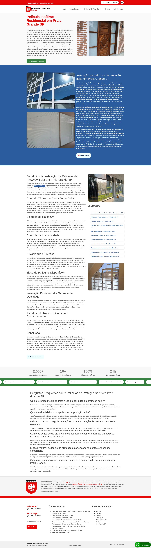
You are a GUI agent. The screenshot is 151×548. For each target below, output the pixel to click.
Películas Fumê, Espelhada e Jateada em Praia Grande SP (107, 226)
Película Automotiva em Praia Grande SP (103, 231)
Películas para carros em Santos (62, 518)
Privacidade (32, 527)
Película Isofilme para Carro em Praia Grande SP (105, 256)
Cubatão (98, 513)
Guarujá (98, 515)
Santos (98, 522)
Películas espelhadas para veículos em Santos (67, 520)
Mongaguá (99, 518)
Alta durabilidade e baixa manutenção (91, 382)
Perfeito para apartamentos (115, 382)
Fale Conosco (118, 9)
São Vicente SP (101, 524)
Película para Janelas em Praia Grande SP (103, 235)
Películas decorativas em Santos (62, 515)
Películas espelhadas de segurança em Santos (67, 530)
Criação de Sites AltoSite (75, 545)
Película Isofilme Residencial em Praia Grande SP (105, 252)
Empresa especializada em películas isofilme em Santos (70, 522)
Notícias (107, 9)
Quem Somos (74, 9)
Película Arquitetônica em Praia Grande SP (103, 239)
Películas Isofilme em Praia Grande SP (102, 221)
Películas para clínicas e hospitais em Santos (67, 524)
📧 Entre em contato (35, 357)
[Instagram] (122, 2)
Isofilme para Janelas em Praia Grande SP (103, 244)
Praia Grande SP (39, 185)
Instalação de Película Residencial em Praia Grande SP (107, 213)
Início (64, 9)
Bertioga (98, 511)
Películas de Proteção (91, 9)
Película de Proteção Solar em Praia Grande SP (104, 217)
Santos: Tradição (57, 528)
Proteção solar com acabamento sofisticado (63, 382)
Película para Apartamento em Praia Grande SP (104, 248)
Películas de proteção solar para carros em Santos (68, 526)
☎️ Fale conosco (83, 155)
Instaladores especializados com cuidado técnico (32, 382)
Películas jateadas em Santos (61, 532)
